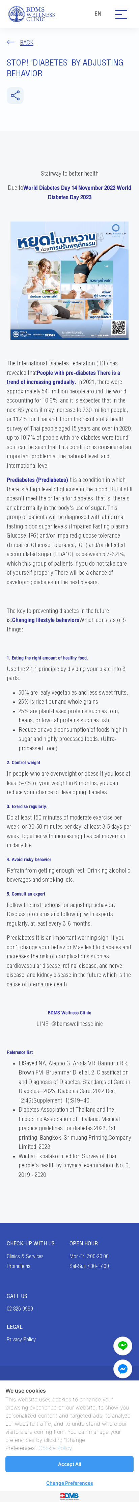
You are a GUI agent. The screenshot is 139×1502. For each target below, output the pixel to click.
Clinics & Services (25, 1256)
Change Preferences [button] (69, 1483)
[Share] (15, 95)
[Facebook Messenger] (122, 1368)
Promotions (18, 1266)
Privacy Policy (21, 1339)
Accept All (69, 1464)
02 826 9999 (20, 1308)
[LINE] (122, 1346)
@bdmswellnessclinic (77, 1024)
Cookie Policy (55, 1448)
